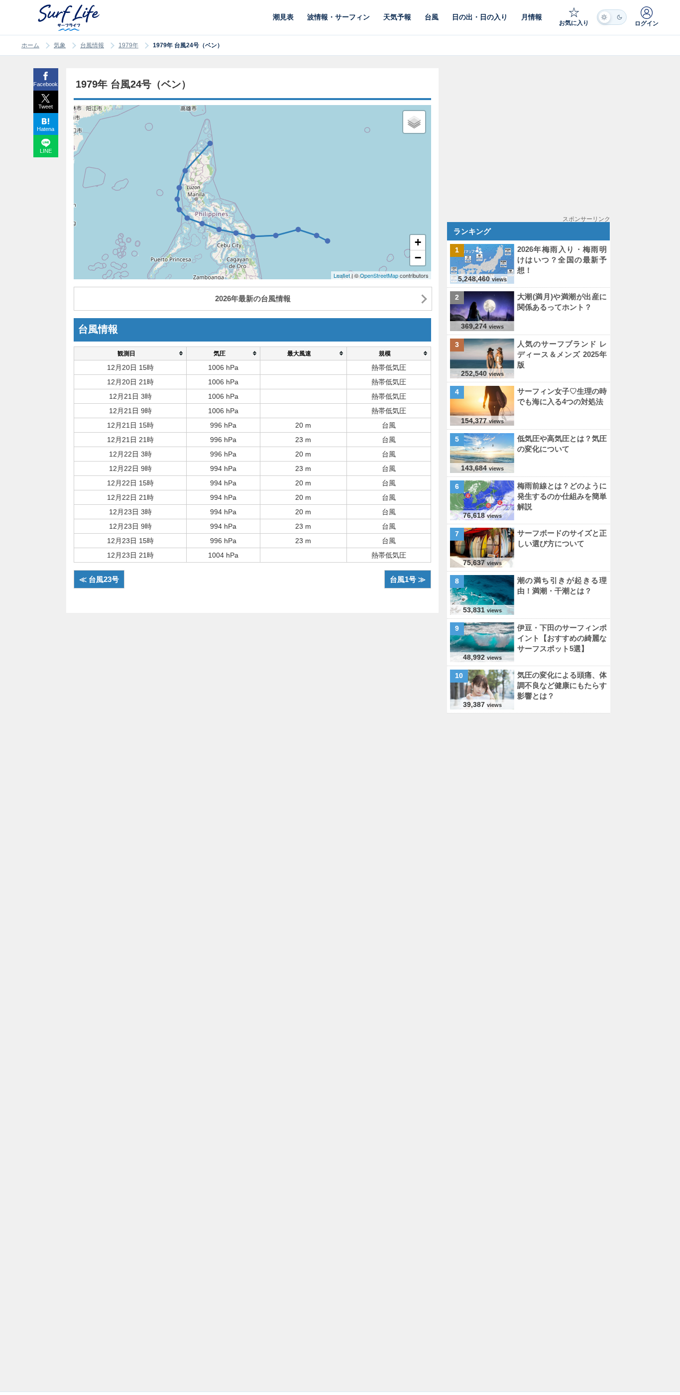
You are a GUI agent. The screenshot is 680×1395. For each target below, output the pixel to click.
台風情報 (92, 45)
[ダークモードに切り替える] (612, 17)
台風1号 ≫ (408, 579)
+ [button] (418, 242)
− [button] (418, 257)
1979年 (128, 45)
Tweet (45, 107)
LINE (46, 151)
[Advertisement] (530, 138)
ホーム (30, 45)
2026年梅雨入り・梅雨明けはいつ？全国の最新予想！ (562, 259)
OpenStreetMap (379, 275)
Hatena (45, 129)
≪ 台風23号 (99, 579)
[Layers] (414, 122)
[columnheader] (130, 353)
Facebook (45, 84)
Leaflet (342, 275)
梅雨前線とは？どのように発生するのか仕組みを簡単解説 (562, 496)
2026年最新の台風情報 (253, 298)
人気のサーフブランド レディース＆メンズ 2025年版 (562, 354)
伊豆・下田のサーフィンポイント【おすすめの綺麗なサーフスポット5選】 (562, 638)
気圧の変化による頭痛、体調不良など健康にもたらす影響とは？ (562, 685)
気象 (60, 45)
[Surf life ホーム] (69, 17)
